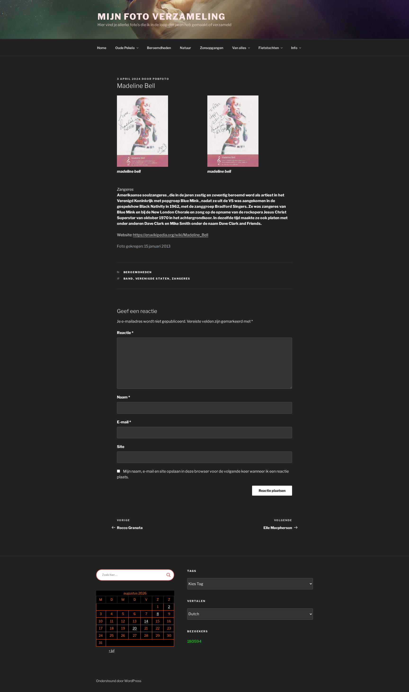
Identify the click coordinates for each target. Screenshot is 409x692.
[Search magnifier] (168, 575)
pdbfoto (161, 79)
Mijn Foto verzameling (161, 16)
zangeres (181, 278)
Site (120, 446)
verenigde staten (152, 278)
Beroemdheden (159, 48)
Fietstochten (268, 48)
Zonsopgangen (211, 48)
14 (146, 621)
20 (135, 628)
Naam (123, 397)
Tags (191, 571)
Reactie (125, 332)
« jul (111, 650)
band (128, 278)
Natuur (185, 48)
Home (101, 48)
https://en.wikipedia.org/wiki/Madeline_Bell (170, 235)
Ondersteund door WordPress (118, 681)
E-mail (124, 422)
